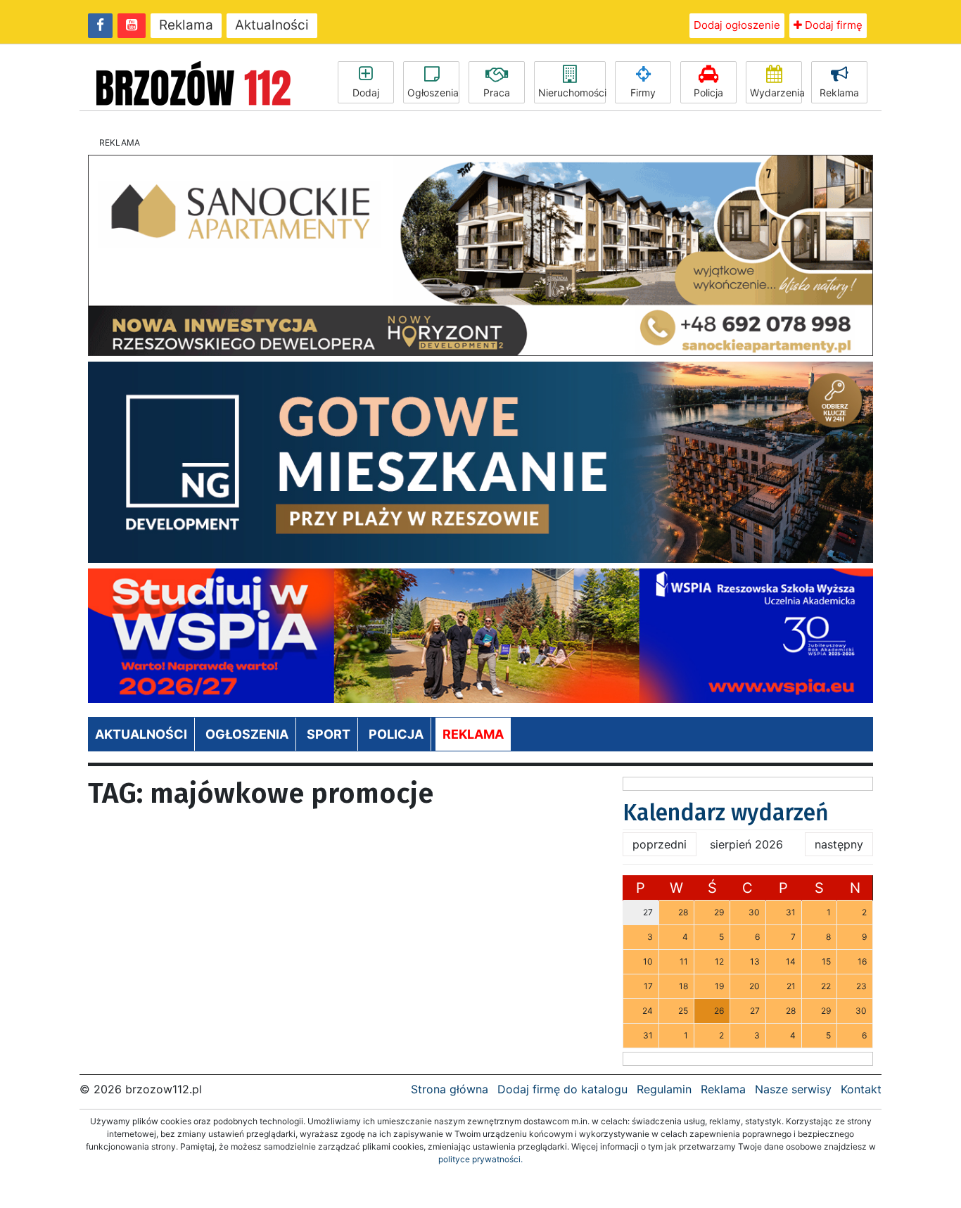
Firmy (643, 92)
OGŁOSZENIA (246, 734)
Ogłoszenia (433, 92)
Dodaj (365, 92)
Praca (496, 92)
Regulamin (664, 1089)
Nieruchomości (572, 92)
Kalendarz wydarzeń (726, 812)
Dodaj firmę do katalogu (562, 1089)
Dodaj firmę (832, 25)
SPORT (328, 734)
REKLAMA (473, 734)
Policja (708, 92)
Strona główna (449, 1089)
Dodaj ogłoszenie (737, 25)
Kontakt (861, 1089)
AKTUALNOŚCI (141, 734)
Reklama (186, 25)
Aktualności (272, 25)
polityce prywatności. (480, 1159)
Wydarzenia (776, 92)
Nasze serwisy (793, 1089)
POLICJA (396, 734)
